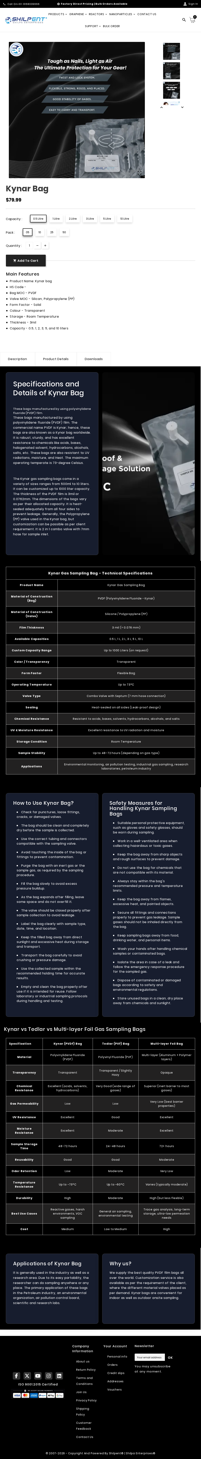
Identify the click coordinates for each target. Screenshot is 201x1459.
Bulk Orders (104, 4)
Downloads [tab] (94, 359)
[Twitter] (27, 1376)
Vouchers (114, 1390)
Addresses (115, 1381)
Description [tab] (17, 359)
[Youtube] (38, 1376)
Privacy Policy (86, 1400)
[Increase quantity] (45, 245)
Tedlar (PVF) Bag (115, 1044)
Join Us (81, 1392)
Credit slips (116, 1373)
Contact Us (84, 1437)
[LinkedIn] (59, 1376)
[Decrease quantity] (37, 245)
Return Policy (86, 1370)
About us (83, 1361)
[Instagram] (48, 1376)
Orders (112, 1365)
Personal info (117, 1357)
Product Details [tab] (56, 359)
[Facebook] (16, 1376)
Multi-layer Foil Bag (167, 1044)
